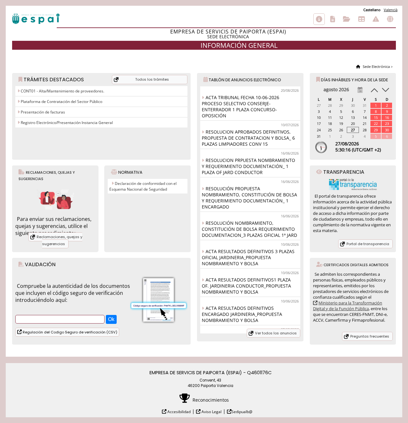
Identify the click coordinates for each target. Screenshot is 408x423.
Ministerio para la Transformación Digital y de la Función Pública (347, 305)
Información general (319, 19)
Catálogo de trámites (333, 19)
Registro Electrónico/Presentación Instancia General (66, 122)
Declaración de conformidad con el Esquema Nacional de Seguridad (143, 186)
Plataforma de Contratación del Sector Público (61, 101)
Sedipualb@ (241, 411)
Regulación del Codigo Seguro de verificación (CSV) (69, 332)
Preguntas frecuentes (369, 336)
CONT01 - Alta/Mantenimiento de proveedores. (62, 91)
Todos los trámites (152, 79)
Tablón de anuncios (361, 19)
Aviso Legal (211, 411)
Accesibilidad (178, 411)
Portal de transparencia (367, 243)
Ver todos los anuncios (276, 333)
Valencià (390, 9)
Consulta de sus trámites (346, 19)
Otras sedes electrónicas (390, 19)
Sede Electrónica (376, 66)
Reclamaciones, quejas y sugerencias (59, 240)
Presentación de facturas (42, 112)
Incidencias (376, 19)
